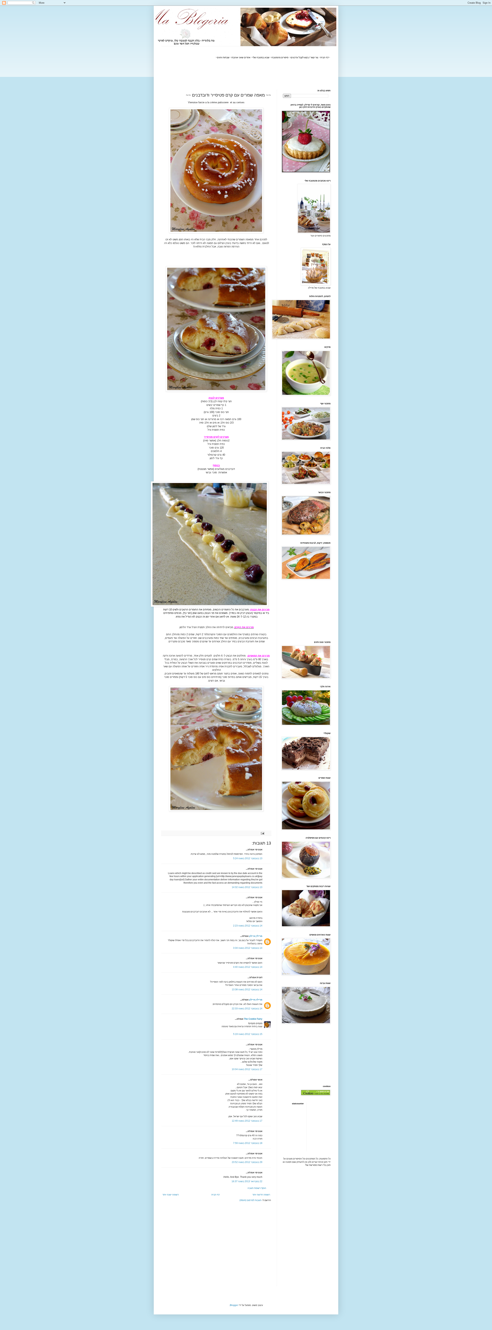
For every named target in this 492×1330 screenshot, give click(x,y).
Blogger (234, 1305)
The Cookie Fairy (253, 1019)
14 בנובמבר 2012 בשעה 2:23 (247, 925)
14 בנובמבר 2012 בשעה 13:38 (247, 989)
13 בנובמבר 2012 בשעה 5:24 (247, 858)
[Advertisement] (261, 74)
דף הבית (215, 1194)
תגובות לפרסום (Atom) (250, 1200)
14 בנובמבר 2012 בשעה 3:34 (247, 948)
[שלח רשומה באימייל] (262, 833)
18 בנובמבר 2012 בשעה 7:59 (247, 1143)
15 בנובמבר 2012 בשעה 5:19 (247, 1034)
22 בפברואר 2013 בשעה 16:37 (247, 1181)
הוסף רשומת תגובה (257, 1188)
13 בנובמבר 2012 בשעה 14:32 (247, 887)
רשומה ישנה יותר (170, 1194)
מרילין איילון (255, 936)
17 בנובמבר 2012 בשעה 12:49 (247, 1120)
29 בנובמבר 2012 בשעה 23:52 (247, 1162)
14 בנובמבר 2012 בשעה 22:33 (247, 1008)
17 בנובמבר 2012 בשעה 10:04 (247, 1069)
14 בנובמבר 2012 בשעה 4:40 (247, 967)
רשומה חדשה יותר (261, 1194)
